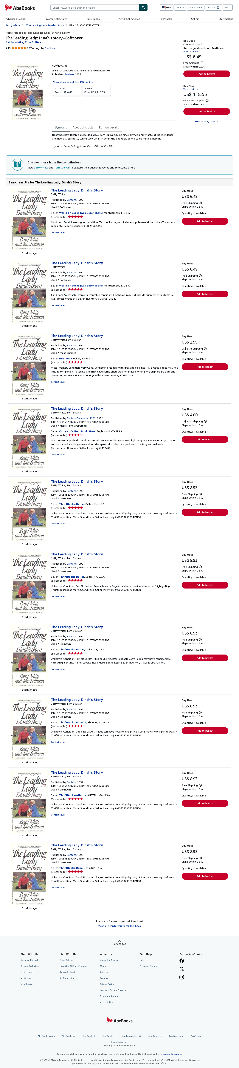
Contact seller (58, 232)
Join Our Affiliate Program (73, 966)
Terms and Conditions (170, 1053)
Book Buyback (67, 972)
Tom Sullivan (62, 167)
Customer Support (149, 966)
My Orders (26, 978)
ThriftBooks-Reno (71, 867)
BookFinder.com (119, 1043)
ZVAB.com (195, 1036)
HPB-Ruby (65, 358)
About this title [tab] (83, 127)
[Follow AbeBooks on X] (181, 969)
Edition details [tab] (109, 127)
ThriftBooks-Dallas (71, 503)
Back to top (119, 943)
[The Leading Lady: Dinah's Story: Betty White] (29, 249)
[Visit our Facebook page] (181, 961)
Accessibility (106, 1002)
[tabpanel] (114, 140)
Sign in (180, 7)
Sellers (195, 18)
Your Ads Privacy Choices (113, 990)
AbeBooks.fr (89, 1036)
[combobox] (94, 7)
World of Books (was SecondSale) (81, 212)
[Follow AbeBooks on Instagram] (181, 977)
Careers (104, 972)
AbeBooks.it (109, 1036)
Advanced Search (16, 18)
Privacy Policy (107, 984)
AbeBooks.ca (155, 1036)
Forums (104, 978)
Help (227, 7)
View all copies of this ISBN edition (73, 82)
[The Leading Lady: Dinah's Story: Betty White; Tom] (29, 540)
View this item (190, 51)
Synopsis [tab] (61, 127)
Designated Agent (109, 996)
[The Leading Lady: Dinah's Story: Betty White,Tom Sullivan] (29, 394)
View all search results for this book (119, 925)
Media (103, 966)
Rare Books (93, 18)
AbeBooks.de (69, 1036)
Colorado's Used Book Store (77, 431)
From (63, 90)
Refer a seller (67, 978)
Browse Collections (56, 18)
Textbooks (165, 18)
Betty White (41, 167)
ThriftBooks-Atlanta (72, 795)
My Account (196, 7)
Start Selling (226, 18)
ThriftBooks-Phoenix (72, 722)
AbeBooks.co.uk (46, 1036)
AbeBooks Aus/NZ (132, 1036)
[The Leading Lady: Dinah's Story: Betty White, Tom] (29, 467)
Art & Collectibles (129, 18)
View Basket (27, 984)
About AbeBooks (109, 960)
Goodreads (51, 48)
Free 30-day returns (207, 121)
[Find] (143, 7)
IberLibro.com (176, 1036)
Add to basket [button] (206, 73)
